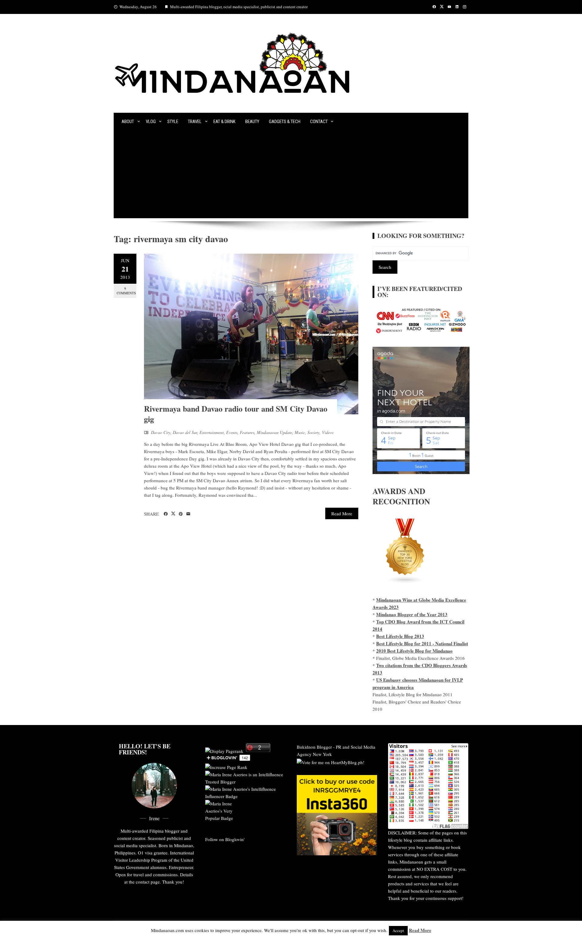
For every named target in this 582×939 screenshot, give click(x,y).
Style (172, 121)
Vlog (151, 121)
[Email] (188, 514)
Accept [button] (398, 930)
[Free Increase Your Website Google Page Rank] (226, 766)
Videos (327, 432)
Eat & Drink (224, 121)
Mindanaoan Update (274, 432)
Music (300, 432)
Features (247, 432)
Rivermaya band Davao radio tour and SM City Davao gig (235, 414)
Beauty (252, 121)
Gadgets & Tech (284, 121)
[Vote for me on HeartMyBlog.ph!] (330, 761)
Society (313, 432)
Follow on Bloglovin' (225, 839)
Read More (341, 513)
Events (231, 432)
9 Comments (126, 290)
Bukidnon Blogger (314, 747)
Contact (319, 121)
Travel (195, 121)
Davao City (160, 432)
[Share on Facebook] (165, 514)
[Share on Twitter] (173, 514)
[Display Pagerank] (224, 750)
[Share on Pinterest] (181, 514)
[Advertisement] (291, 175)
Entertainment (211, 432)
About (128, 121)
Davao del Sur (185, 432)
